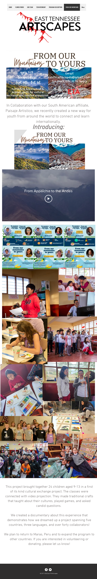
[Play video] (48, 198)
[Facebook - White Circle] (46, 569)
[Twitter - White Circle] (50, 569)
